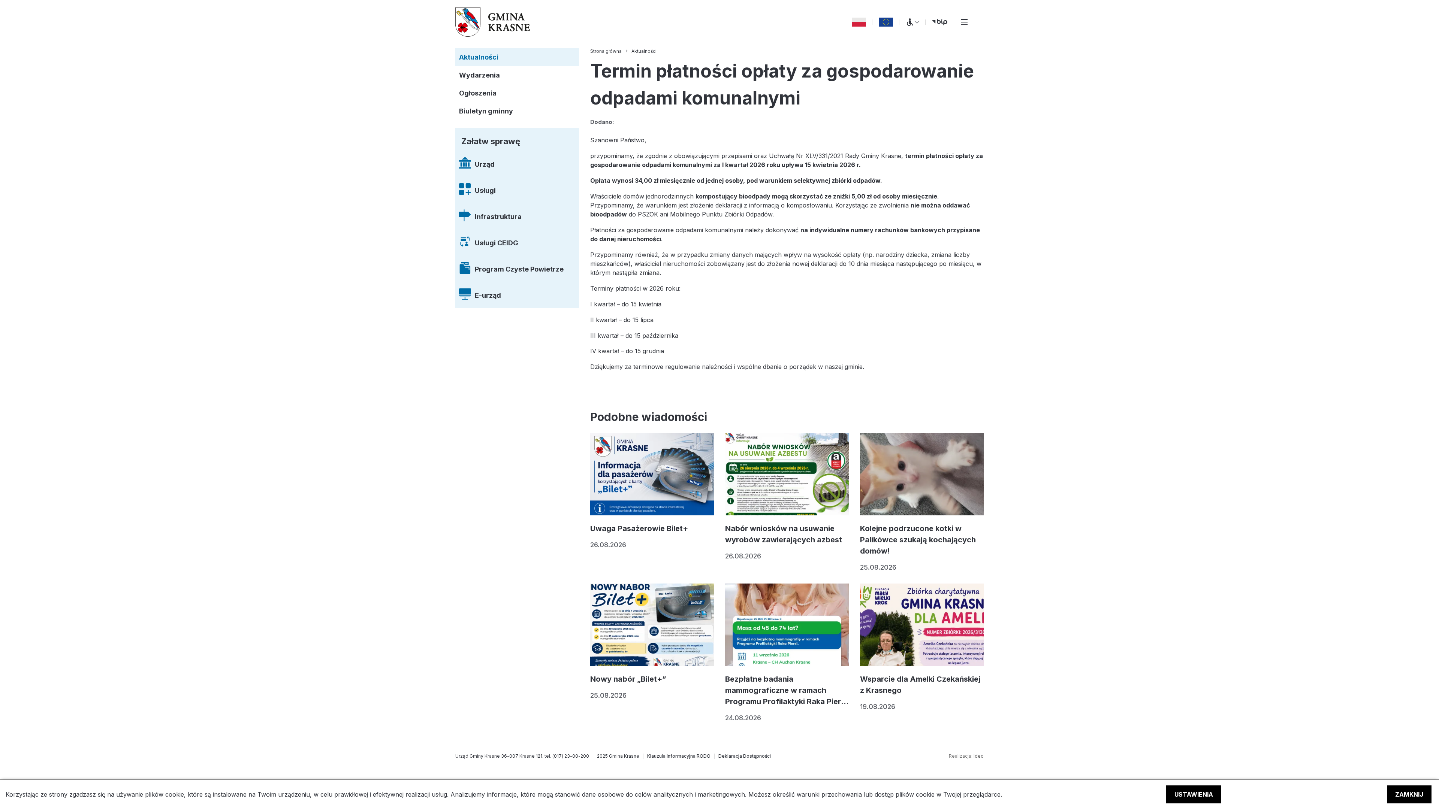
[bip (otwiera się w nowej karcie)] (939, 22)
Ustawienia (1193, 794)
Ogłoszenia (478, 93)
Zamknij (1409, 794)
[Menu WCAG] (912, 22)
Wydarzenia (479, 75)
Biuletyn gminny (486, 111)
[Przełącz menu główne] (964, 22)
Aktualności (478, 57)
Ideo (979, 756)
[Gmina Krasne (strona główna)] (492, 22)
